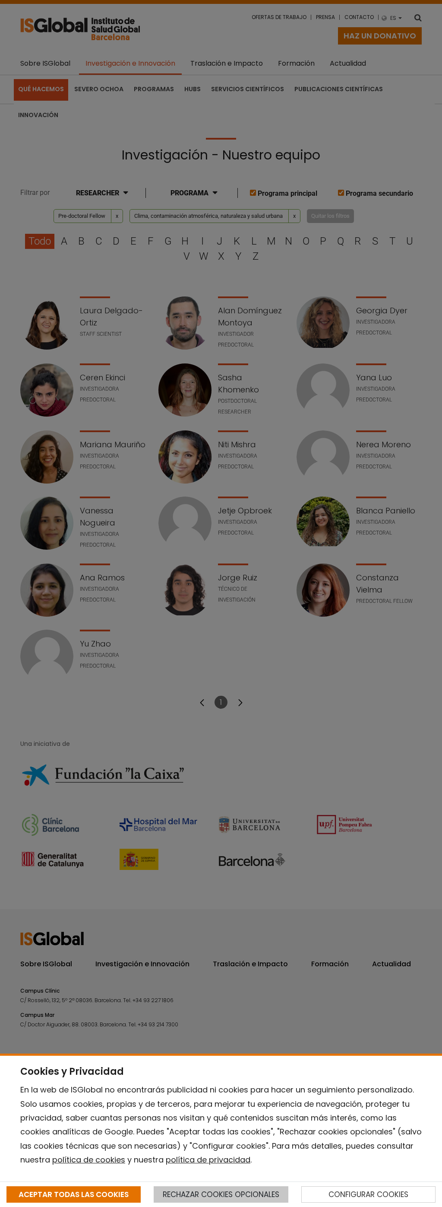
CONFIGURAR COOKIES (368, 1194)
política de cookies (88, 1159)
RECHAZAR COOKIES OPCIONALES (221, 1194)
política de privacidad (208, 1159)
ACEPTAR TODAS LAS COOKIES (74, 1194)
